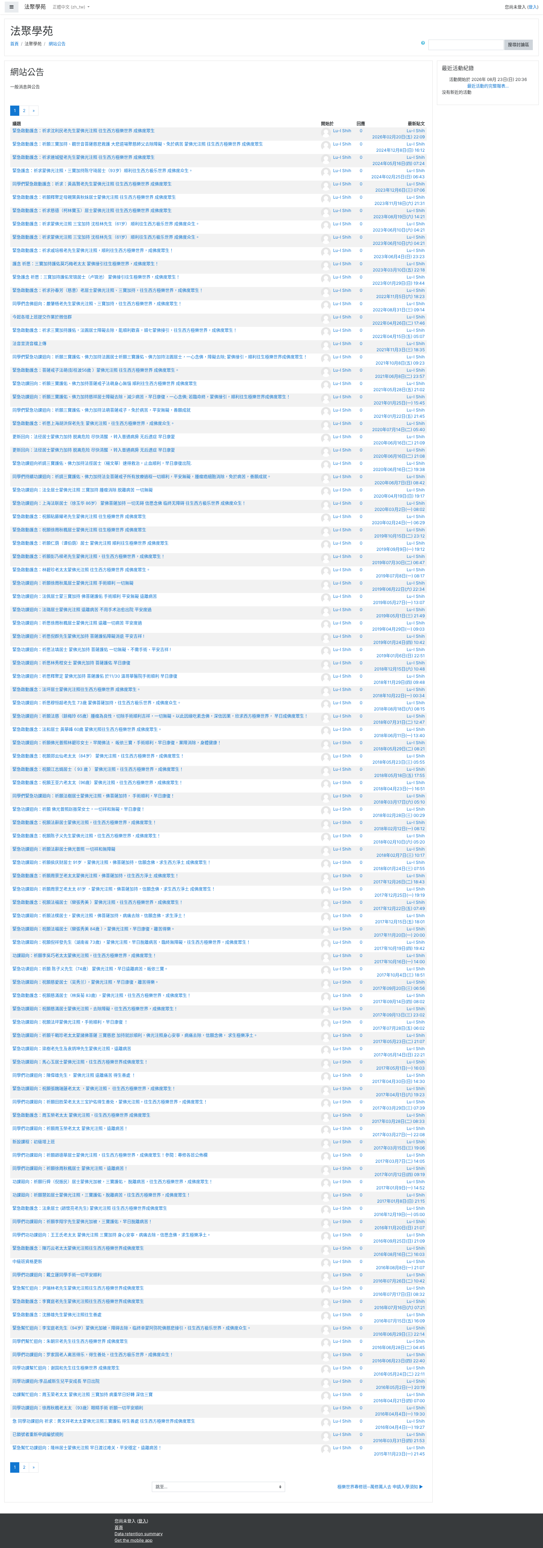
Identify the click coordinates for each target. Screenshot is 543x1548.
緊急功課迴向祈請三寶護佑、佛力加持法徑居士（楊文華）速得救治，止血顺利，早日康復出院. (102, 463)
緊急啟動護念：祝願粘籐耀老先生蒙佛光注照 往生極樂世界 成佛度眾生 (79, 516)
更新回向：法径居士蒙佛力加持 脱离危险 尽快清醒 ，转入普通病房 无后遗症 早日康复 (93, 436)
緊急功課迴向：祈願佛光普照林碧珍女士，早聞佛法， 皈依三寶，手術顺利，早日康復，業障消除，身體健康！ (116, 742)
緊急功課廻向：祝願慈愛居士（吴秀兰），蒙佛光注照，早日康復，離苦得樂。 (85, 982)
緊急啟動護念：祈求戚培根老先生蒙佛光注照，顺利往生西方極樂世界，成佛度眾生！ (93, 250)
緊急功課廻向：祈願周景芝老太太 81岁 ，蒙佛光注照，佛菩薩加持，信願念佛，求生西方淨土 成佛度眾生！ (114, 889)
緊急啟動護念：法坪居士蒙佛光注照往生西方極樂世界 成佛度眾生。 (76, 689)
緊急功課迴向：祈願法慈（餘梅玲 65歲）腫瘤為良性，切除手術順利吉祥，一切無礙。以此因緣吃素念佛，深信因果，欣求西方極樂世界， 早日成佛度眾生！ (160, 716)
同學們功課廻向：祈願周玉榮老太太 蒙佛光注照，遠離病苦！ (70, 1128)
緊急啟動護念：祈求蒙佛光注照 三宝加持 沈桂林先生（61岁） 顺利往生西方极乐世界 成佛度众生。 (106, 223)
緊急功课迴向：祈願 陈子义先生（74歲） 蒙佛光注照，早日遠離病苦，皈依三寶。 (90, 968)
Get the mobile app (133, 1540)
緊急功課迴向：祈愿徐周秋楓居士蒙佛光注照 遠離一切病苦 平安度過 (77, 623)
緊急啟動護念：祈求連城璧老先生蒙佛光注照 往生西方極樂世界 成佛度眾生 (83, 157)
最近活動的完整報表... (488, 86)
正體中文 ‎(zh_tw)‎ (69, 7)
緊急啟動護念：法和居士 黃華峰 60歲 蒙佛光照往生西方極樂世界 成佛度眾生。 (87, 729)
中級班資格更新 (27, 1261)
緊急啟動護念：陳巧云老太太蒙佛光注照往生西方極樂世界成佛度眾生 (78, 1248)
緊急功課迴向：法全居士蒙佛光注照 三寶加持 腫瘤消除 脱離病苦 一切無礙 (82, 490)
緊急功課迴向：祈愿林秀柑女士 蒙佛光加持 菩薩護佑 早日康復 (71, 662)
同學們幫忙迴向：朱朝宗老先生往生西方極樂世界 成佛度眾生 (70, 1341)
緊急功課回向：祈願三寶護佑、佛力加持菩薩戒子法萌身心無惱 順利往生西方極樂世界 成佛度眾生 (104, 383)
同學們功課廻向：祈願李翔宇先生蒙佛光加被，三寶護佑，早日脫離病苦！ (82, 1221)
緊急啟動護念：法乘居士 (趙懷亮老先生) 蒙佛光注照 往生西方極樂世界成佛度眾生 (89, 1208)
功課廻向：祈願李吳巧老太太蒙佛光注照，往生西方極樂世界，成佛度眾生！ (84, 955)
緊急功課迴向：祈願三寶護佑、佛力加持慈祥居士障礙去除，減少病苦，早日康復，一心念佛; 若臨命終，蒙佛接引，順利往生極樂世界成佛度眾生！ (151, 396)
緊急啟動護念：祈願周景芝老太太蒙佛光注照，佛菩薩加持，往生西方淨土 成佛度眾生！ (95, 875)
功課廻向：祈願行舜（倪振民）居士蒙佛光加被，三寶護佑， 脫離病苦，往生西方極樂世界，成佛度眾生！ (112, 1181)
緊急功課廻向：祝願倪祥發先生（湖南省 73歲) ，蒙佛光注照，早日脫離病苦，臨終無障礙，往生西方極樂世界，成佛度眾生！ (131, 942)
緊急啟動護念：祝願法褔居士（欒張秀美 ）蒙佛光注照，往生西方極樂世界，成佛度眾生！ (97, 902)
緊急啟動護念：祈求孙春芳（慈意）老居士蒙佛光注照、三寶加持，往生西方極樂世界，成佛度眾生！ (107, 290)
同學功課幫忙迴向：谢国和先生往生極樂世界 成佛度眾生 (66, 1368)
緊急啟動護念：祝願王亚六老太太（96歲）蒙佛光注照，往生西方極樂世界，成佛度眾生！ (97, 782)
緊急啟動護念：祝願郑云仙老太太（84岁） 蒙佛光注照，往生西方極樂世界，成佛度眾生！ (98, 756)
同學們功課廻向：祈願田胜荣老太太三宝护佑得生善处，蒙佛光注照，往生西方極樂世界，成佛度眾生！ (110, 1101)
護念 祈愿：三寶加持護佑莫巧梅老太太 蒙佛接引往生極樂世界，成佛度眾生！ (85, 263)
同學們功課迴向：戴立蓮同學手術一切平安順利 (57, 1274)
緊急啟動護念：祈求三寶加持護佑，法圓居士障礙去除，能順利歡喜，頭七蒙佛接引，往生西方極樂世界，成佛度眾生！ (124, 330)
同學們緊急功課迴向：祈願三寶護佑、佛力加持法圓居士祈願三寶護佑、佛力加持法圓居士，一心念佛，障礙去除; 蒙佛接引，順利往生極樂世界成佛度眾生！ (159, 356)
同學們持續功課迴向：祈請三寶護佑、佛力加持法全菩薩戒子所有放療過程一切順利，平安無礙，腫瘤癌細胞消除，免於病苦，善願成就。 (141, 476)
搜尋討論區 (518, 44)
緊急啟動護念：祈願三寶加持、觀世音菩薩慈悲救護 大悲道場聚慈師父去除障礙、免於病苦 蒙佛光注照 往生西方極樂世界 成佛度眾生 (137, 144)
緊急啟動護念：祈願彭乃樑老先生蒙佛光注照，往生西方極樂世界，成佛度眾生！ (88, 556)
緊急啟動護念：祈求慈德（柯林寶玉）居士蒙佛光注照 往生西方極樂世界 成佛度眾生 (92, 210)
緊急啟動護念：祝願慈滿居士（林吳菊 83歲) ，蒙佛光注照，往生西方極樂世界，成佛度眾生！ (101, 995)
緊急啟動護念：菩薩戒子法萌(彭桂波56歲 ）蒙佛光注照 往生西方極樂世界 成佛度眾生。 (95, 370)
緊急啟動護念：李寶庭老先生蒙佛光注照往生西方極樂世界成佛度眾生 (78, 1301)
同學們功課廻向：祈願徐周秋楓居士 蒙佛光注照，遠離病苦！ (70, 1168)
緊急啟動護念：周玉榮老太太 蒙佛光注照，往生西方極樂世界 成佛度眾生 (81, 1115)
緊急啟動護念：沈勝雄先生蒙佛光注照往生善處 (57, 1314)
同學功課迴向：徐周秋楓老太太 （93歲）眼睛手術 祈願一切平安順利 (77, 1407)
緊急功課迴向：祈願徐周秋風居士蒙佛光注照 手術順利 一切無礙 (72, 583)
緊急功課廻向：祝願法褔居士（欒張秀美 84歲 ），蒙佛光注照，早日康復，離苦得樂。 (93, 929)
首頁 (14, 43)
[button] (424, 45)
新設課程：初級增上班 (33, 1141)
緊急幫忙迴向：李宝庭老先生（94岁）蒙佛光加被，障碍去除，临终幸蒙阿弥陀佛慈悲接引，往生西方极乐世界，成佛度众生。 (131, 1328)
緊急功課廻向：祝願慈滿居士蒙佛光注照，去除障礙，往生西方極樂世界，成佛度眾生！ (95, 1008)
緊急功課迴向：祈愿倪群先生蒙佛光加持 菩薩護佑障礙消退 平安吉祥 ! (78, 636)
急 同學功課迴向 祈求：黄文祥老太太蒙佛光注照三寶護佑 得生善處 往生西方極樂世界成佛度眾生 (103, 1421)
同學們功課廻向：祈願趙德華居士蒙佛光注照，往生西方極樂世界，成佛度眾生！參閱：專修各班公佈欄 (110, 1155)
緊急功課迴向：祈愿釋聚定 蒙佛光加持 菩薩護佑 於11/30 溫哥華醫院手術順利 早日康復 (94, 676)
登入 (533, 7)
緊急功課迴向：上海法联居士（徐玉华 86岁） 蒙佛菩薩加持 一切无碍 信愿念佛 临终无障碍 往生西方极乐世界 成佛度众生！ (129, 503)
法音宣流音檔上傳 (29, 343)
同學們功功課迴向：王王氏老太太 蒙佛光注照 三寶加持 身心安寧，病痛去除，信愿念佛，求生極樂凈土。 (111, 1234)
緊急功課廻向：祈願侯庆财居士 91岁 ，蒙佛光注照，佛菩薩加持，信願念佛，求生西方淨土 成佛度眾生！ (111, 862)
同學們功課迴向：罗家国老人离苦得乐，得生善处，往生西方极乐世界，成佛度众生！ (93, 1354)
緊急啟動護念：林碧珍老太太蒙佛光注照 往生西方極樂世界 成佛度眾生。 (81, 569)
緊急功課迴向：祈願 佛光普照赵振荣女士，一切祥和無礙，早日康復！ (78, 809)
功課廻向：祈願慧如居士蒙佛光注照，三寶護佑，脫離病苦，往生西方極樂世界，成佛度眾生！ (101, 1195)
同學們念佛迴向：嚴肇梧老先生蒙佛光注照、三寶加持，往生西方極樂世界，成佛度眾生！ (97, 303)
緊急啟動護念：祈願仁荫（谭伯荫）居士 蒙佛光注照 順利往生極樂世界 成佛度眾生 (90, 543)
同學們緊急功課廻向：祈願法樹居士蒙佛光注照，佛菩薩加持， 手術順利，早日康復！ (93, 795)
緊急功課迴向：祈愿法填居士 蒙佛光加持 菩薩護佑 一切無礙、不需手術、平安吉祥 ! (91, 649)
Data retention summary (139, 1533)
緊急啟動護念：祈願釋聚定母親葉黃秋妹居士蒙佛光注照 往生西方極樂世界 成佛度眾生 (94, 197)
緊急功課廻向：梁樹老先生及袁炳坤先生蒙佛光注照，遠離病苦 (71, 1048)
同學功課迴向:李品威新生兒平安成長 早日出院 (56, 1381)
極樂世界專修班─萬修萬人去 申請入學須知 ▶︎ (380, 1486)
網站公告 (57, 43)
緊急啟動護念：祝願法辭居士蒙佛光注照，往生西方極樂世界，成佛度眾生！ (84, 822)
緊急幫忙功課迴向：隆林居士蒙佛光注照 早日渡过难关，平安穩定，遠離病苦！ (87, 1447)
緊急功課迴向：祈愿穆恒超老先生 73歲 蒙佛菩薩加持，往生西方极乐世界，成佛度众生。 (96, 702)
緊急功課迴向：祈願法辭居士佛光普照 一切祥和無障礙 (63, 849)
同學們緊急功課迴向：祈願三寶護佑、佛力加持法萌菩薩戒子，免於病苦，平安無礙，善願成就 (101, 410)
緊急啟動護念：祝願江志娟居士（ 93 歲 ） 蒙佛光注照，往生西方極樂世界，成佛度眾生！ (98, 769)
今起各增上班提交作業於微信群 (42, 317)
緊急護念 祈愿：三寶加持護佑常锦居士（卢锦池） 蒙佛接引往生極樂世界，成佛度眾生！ (96, 277)
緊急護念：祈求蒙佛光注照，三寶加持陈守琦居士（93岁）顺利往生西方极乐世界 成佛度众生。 (102, 170)
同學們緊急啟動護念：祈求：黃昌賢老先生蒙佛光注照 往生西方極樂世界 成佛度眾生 (92, 184)
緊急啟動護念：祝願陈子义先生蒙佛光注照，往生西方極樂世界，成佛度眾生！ (86, 835)
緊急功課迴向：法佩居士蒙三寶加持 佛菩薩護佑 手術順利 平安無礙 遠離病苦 (84, 596)
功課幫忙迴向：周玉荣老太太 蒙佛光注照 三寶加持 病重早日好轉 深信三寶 (82, 1394)
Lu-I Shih (342, 130)
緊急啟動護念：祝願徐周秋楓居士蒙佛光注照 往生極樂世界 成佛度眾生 (79, 529)
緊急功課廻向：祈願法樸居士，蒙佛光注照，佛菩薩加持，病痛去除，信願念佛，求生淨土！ (99, 915)
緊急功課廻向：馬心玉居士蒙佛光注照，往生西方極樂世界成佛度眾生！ (80, 1062)
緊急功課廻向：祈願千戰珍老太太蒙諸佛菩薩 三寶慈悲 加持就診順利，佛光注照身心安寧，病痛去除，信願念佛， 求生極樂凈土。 (135, 1035)
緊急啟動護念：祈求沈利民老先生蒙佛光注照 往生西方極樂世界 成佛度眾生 (83, 130)
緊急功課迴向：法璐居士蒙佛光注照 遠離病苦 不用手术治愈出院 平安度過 (82, 609)
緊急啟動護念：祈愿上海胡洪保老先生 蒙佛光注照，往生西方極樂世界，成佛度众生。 (93, 423)
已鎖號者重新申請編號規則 (37, 1434)
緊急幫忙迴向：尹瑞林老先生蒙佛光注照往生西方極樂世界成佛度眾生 (78, 1288)
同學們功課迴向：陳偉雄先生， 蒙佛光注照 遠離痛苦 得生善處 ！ (74, 1075)
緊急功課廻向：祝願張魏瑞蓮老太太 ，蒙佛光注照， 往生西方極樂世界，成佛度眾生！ (94, 1088)
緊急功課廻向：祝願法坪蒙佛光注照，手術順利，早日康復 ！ (70, 1022)
